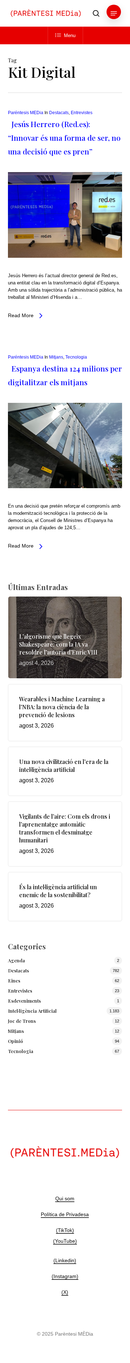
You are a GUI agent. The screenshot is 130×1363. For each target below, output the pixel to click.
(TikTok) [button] (65, 1230)
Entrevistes (81, 112)
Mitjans (56, 357)
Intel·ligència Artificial (32, 1011)
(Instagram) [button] (65, 1276)
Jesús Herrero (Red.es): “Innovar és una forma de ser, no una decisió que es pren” (64, 137)
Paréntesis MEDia (25, 112)
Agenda (16, 960)
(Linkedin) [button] (64, 1260)
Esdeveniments (24, 1001)
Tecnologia (76, 357)
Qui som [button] (64, 1198)
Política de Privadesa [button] (65, 1214)
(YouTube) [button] (65, 1241)
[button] (114, 13)
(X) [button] (64, 1292)
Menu (69, 35)
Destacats (59, 112)
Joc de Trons (22, 1021)
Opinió (15, 1041)
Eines (14, 980)
